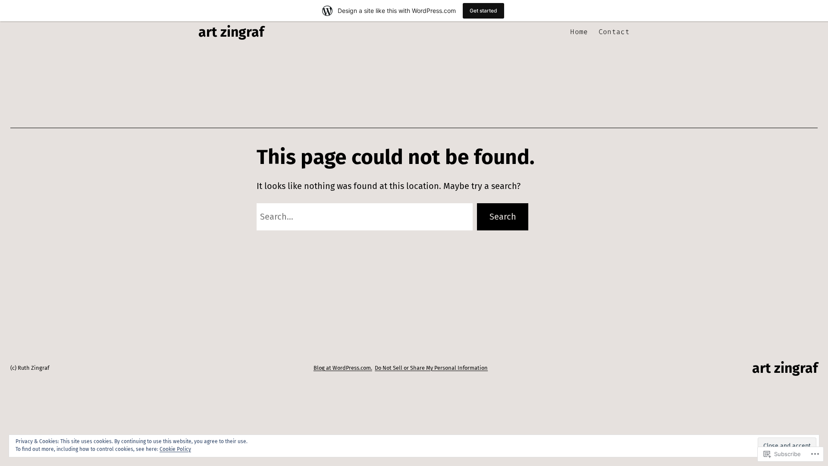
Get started (483, 10)
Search (502, 216)
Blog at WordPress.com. (343, 368)
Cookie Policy (175, 449)
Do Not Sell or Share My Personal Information (431, 368)
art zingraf (231, 32)
